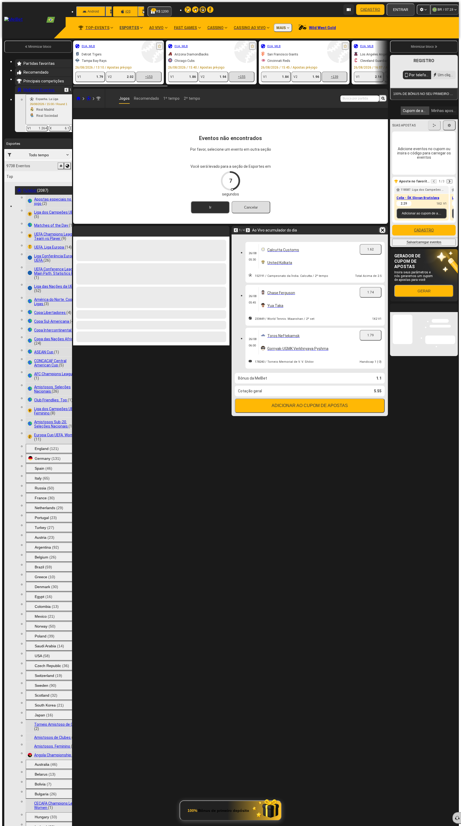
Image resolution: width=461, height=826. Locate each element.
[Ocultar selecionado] (61, 165)
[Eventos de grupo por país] (67, 165)
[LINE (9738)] (78, 98)
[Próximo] (248, 239)
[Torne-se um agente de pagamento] (348, 9)
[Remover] (382, 239)
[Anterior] (66, 90)
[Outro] (354, 118)
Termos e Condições (428, 126)
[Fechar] (453, 360)
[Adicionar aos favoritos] (159, 46)
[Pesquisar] (383, 98)
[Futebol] (88, 98)
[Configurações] (423, 10)
